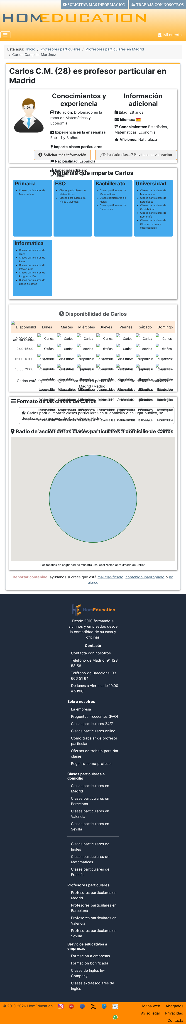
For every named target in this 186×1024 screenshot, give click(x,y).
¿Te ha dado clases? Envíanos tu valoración (136, 154)
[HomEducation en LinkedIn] (104, 1006)
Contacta (175, 1020)
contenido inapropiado (144, 577)
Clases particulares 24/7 (92, 723)
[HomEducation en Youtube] (71, 1006)
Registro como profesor (91, 763)
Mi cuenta (172, 34)
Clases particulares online (93, 731)
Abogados (174, 1006)
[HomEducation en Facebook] (82, 1006)
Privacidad (174, 1013)
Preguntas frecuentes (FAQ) (94, 716)
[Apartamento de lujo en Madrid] (115, 1006)
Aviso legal (150, 1013)
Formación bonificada (89, 963)
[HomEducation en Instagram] (61, 1006)
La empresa (81, 709)
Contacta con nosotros (91, 653)
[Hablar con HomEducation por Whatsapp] (115, 1016)
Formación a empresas (90, 956)
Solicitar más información (64, 155)
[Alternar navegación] (5, 34)
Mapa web (151, 1006)
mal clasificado (110, 577)
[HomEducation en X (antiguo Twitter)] (93, 1006)
